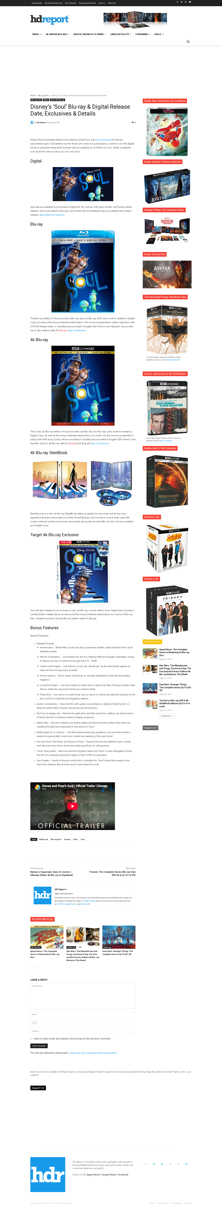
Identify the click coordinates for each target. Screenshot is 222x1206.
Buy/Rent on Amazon (52, 215)
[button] (188, 41)
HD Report (41, 122)
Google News (89, 901)
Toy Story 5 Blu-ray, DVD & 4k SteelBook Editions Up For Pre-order (175, 703)
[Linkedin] (162, 1164)
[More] (109, 130)
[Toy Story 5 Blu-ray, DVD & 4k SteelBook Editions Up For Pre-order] (150, 704)
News (46, 100)
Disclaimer (176, 1203)
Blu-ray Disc (43, 95)
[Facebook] (177, 2)
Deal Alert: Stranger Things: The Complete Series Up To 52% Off (175, 687)
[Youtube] (190, 2)
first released (103, 139)
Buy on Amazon (77, 330)
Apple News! (93, 1174)
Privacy (188, 1203)
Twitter (60, 904)
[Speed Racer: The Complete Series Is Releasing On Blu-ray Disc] (46, 937)
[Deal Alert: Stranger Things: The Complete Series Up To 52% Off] (118, 937)
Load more (166, 716)
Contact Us (163, 1203)
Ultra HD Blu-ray (57, 100)
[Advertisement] (111, 68)
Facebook (85, 904)
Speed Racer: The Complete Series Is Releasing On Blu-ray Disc (44, 954)
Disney (67, 839)
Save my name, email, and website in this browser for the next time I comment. (72, 1038)
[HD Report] (50, 20)
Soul (83, 839)
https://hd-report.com (64, 894)
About (152, 1203)
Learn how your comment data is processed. (93, 1053)
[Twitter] (185, 2)
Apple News (70, 904)
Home (33, 95)
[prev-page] (32, 967)
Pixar (75, 839)
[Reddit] (170, 1164)
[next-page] (37, 967)
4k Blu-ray (43, 839)
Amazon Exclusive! (172, 360)
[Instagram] (181, 2)
